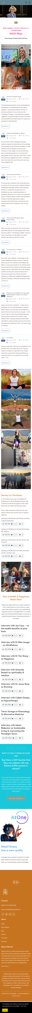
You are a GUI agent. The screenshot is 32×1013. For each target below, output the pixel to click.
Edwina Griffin (12, 99)
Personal (3, 941)
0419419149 (12, 905)
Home (3, 924)
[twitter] (6, 914)
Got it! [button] (5, 1010)
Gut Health (10, 337)
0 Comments (12, 101)
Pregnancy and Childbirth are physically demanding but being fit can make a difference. (18, 294)
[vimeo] (13, 914)
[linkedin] (10, 914)
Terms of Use (16, 996)
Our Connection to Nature (14, 249)
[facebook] (3, 914)
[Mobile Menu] (29, 2)
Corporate (4, 938)
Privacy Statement (23, 993)
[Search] (26, 2)
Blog (2, 931)
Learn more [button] (23, 1006)
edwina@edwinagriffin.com (12, 909)
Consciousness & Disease (14, 174)
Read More (5, 126)
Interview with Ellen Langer (14, 96)
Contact (3, 934)
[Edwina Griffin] (3, 2)
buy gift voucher (16, 798)
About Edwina (5, 927)
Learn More (4, 966)
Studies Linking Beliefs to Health (16, 133)
